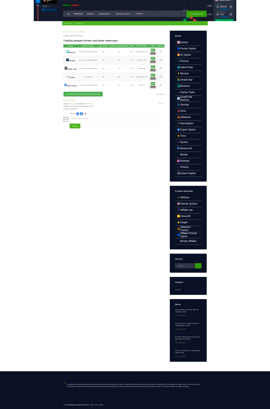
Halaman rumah (68, 23)
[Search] (198, 265)
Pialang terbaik (198, 14)
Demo (153, 53)
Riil (153, 50)
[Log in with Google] (85, 114)
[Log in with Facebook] (81, 113)
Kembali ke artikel (69, 100)
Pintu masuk (99, 405)
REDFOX (90, 104)
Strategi (82, 32)
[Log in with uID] (77, 113)
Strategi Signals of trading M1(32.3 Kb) (84, 94)
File (76, 32)
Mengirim (75, 126)
